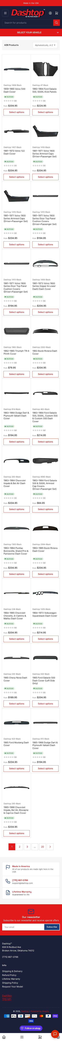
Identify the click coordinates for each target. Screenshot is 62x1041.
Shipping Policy (10, 982)
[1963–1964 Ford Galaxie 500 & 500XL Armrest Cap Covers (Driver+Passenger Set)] (45, 461)
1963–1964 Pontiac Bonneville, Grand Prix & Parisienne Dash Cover (16, 551)
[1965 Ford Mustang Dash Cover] (17, 723)
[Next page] (50, 847)
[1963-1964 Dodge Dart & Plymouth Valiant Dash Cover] (17, 393)
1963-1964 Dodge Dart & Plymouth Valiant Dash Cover (16, 415)
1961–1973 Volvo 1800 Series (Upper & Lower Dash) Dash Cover (44, 286)
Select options (16, 112)
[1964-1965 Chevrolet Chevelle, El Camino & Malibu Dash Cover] (17, 593)
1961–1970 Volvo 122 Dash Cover (14, 152)
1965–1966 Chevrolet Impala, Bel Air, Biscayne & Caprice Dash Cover (16, 810)
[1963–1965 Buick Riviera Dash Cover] (45, 528)
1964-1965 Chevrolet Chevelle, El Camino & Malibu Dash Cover (15, 615)
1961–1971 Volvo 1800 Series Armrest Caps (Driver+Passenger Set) (44, 153)
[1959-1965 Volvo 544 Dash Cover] (17, 69)
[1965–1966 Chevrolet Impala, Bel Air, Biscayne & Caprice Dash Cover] (17, 788)
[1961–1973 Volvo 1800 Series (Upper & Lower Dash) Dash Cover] (45, 264)
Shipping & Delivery (12, 971)
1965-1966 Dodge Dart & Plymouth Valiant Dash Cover (45, 745)
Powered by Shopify (40, 1011)
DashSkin (7, 995)
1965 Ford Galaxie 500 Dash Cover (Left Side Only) (43, 680)
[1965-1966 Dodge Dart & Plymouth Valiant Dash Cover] (45, 723)
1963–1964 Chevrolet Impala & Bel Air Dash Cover (15, 483)
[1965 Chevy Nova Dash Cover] (17, 658)
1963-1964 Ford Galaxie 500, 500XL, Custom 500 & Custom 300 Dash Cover (45, 417)
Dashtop (7, 85)
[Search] (56, 23)
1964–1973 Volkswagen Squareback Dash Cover (44, 614)
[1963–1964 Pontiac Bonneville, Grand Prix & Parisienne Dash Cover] (17, 528)
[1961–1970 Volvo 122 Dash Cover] (17, 131)
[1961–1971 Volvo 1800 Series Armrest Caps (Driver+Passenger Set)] (45, 131)
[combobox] (31, 22)
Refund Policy (9, 975)
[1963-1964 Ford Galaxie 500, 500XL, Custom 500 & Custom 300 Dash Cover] (45, 393)
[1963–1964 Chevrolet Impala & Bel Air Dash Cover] (17, 461)
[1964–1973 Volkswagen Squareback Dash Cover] (45, 593)
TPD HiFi (6, 999)
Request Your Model (12, 986)
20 (42, 846)
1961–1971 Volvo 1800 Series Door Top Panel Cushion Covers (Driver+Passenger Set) (44, 220)
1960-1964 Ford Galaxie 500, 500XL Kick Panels (44, 90)
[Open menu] (5, 13)
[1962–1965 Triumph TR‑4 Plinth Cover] (17, 331)
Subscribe (52, 926)
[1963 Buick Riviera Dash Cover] (45, 331)
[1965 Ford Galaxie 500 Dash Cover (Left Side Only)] (45, 658)
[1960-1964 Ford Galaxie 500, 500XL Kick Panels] (45, 69)
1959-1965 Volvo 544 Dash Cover (14, 90)
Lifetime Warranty (11, 978)
